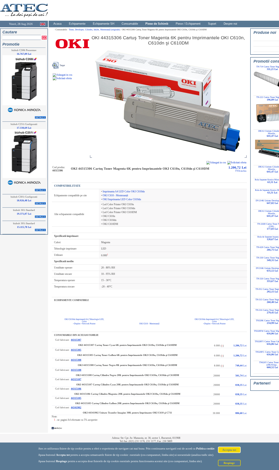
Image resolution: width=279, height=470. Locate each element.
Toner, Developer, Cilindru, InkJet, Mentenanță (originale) (95, 29)
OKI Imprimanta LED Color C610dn (122, 199)
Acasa (57, 23)
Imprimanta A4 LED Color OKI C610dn (124, 191)
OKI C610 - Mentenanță (115, 195)
